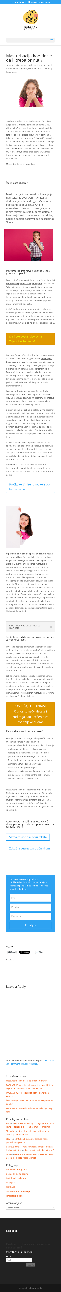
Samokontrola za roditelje (18, 1191)
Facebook (11, 1230)
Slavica (9, 1139)
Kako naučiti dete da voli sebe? (39, 1150)
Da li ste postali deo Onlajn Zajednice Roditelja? (26, 339)
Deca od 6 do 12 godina (39, 68)
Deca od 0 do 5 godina (16, 68)
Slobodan (10, 1131)
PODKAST (10, 1187)
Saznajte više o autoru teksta (28, 837)
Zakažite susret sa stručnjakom (29, 848)
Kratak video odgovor (16, 1178)
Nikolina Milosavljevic (26, 65)
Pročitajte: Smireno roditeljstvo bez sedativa (29, 486)
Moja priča (11, 1182)
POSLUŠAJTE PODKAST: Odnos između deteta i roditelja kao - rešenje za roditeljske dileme (30, 714)
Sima (8, 1154)
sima (8, 1123)
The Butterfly (35, 1288)
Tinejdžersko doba (15, 1195)
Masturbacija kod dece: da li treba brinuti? (26, 1080)
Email (8, 1256)
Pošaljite (30, 1265)
